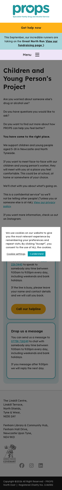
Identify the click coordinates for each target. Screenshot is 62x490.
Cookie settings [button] (16, 253)
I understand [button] (36, 253)
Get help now (31, 28)
